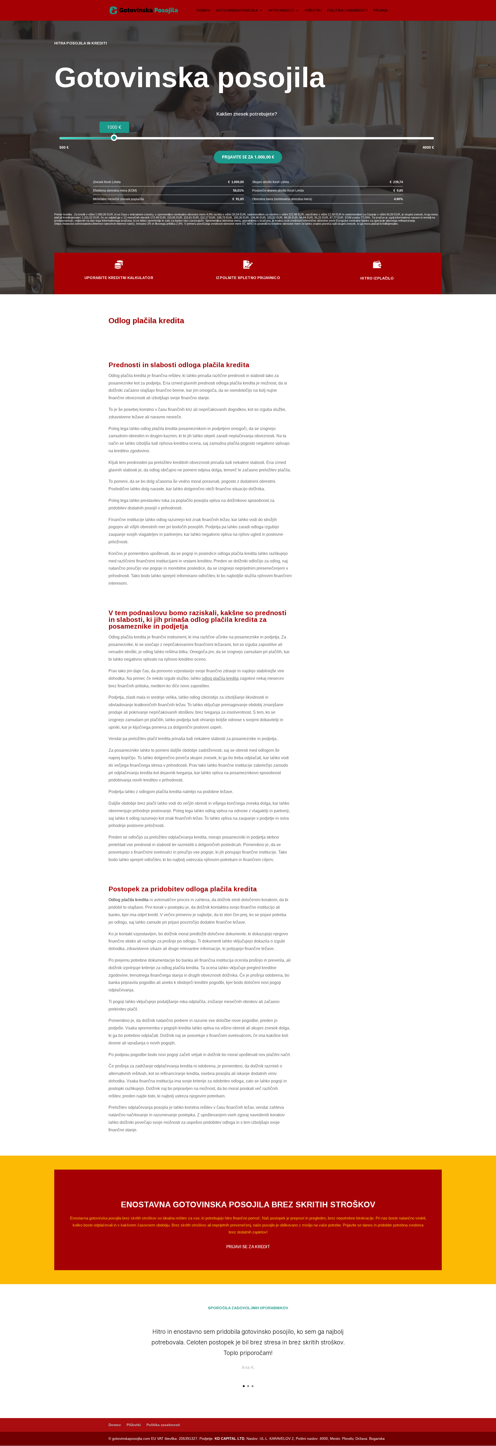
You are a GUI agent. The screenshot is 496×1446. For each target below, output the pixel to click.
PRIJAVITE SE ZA (248, 157)
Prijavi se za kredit (248, 1247)
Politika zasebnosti (347, 10)
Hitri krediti (281, 10)
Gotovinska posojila (237, 10)
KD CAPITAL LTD (229, 1438)
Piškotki (313, 10)
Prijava (380, 10)
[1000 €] (114, 137)
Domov (203, 10)
